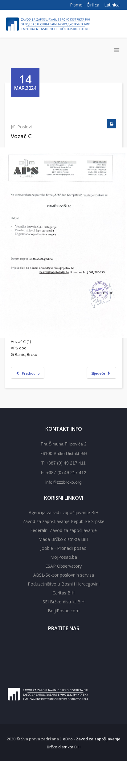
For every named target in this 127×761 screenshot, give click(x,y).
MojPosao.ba (63, 557)
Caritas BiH (63, 593)
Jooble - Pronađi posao (63, 548)
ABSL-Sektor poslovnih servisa (63, 575)
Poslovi (24, 127)
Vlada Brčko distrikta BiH (63, 539)
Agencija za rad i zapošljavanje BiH (63, 512)
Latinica (112, 5)
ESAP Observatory (63, 566)
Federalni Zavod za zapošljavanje (63, 530)
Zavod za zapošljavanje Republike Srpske (63, 521)
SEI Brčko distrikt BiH (63, 602)
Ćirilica (93, 5)
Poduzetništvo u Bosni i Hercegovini (64, 584)
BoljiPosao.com (64, 611)
